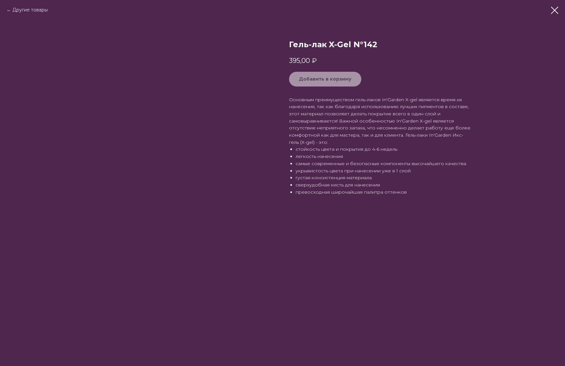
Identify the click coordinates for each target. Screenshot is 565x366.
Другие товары (30, 10)
